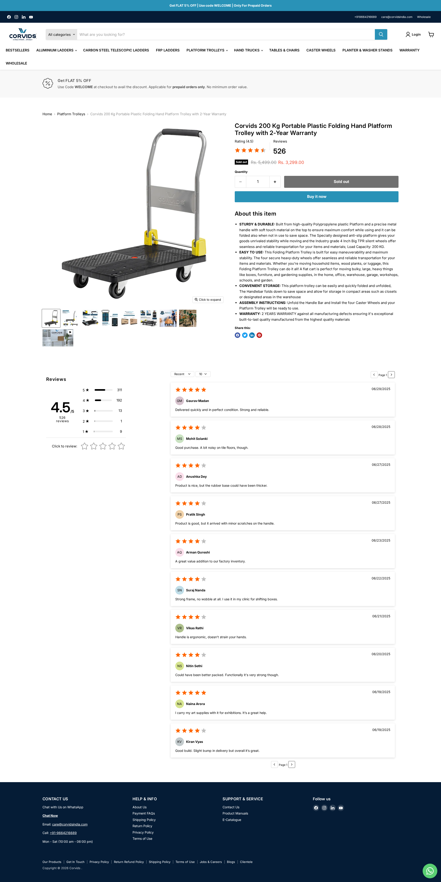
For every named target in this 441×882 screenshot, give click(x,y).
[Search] (381, 34)
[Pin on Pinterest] (259, 335)
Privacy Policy (143, 832)
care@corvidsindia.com (397, 17)
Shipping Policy (144, 820)
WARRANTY (409, 50)
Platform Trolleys (71, 114)
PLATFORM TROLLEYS (206, 50)
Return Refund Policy (129, 862)
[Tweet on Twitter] (245, 335)
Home (47, 114)
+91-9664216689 (63, 833)
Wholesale (424, 17)
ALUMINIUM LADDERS (55, 50)
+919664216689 (365, 17)
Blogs (231, 862)
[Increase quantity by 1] (275, 182)
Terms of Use (142, 838)
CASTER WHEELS (321, 50)
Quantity (241, 172)
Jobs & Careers (211, 862)
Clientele (246, 862)
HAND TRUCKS (247, 50)
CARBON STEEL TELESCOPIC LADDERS (116, 50)
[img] (250, 151)
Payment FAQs (144, 813)
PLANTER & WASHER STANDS (367, 50)
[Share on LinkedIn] (252, 335)
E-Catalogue (232, 820)
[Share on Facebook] (237, 335)
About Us (140, 807)
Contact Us (231, 807)
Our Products (51, 862)
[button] (102, 390)
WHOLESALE (16, 63)
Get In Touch (75, 862)
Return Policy (142, 826)
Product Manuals (235, 813)
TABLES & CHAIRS (284, 50)
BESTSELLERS (17, 50)
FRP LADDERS (168, 50)
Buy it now (316, 196)
